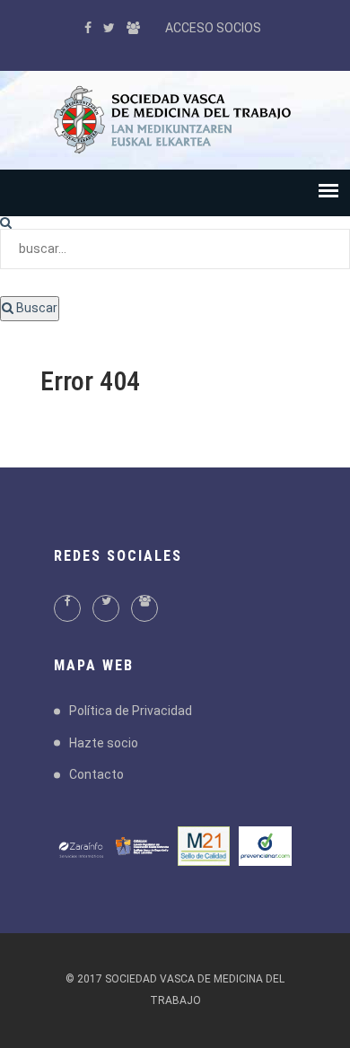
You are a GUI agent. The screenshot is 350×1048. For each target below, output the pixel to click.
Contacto (96, 774)
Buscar (35, 308)
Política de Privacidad (130, 710)
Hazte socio (103, 743)
